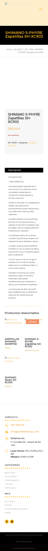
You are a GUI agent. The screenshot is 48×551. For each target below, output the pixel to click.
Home (9, 49)
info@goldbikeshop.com (25, 431)
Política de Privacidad (21, 535)
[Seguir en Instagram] (12, 522)
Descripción (14, 170)
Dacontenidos (30, 548)
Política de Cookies (36, 535)
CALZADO (18, 49)
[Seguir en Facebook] (7, 522)
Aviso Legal (9, 535)
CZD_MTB (28, 49)
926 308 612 (17, 425)
